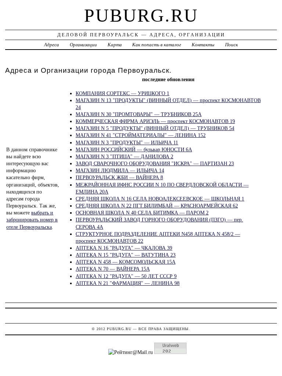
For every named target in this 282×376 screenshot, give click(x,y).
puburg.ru (141, 15)
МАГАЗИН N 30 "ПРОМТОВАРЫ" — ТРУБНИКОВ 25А (139, 114)
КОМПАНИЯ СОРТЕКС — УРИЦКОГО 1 (122, 93)
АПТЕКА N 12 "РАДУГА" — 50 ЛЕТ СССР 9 (126, 276)
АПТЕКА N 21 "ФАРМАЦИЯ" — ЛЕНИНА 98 (128, 283)
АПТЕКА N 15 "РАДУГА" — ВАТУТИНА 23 (126, 255)
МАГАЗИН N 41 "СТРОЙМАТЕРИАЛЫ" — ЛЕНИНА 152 (141, 135)
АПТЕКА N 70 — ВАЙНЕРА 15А (113, 269)
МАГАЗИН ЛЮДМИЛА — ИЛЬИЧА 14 (120, 170)
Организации (83, 44)
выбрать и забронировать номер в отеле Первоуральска (32, 219)
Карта (115, 44)
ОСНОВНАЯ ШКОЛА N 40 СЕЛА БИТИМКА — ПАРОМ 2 (142, 213)
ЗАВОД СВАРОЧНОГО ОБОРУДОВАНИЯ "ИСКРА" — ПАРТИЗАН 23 (155, 163)
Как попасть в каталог (156, 44)
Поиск (231, 44)
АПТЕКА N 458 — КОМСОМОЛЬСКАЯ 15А (126, 262)
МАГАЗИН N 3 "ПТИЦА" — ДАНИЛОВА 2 (124, 156)
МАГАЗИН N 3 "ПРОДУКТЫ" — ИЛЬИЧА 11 (127, 142)
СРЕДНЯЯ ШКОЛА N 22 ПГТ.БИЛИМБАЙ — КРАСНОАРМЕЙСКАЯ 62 (157, 206)
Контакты (203, 44)
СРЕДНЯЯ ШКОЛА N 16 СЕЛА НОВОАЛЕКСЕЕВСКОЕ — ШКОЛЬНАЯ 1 (160, 199)
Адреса (51, 44)
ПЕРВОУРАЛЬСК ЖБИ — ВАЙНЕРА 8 (119, 177)
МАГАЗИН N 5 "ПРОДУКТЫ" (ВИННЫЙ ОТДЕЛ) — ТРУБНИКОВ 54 (155, 128)
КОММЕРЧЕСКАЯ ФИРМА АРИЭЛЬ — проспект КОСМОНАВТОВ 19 (155, 121)
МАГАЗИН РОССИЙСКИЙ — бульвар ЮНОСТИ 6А (134, 149)
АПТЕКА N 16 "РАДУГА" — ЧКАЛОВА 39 (124, 248)
